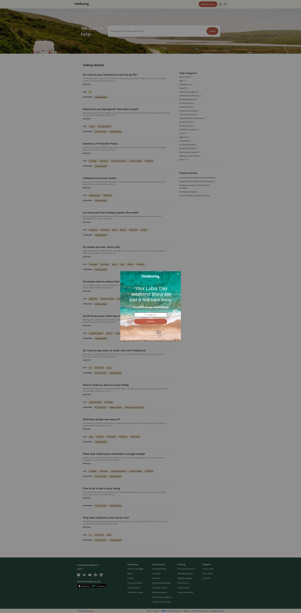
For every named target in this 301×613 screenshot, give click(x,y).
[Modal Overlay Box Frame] (150, 306)
